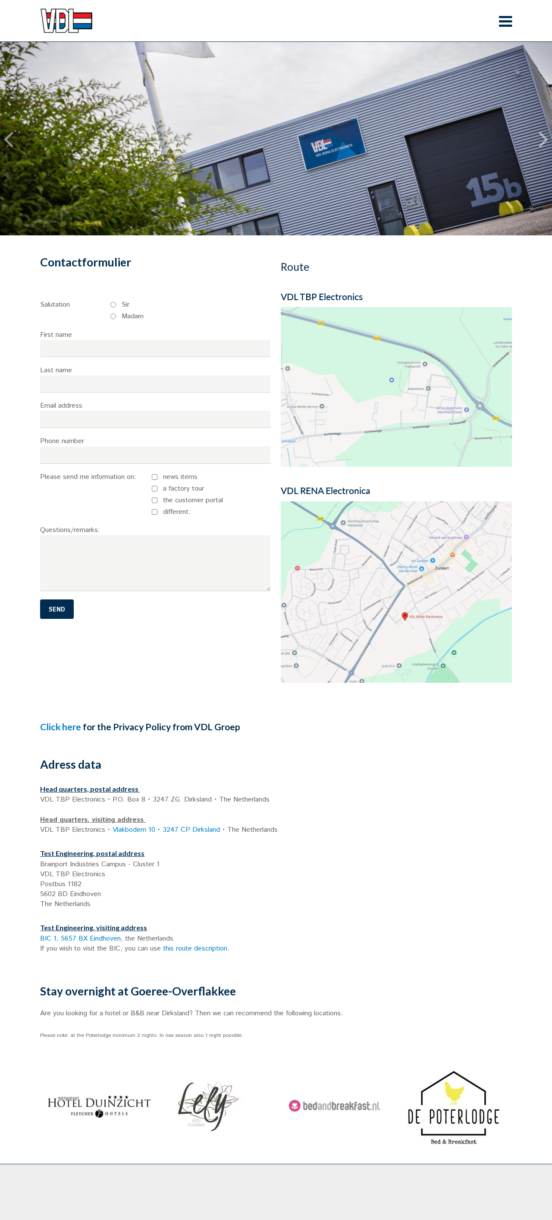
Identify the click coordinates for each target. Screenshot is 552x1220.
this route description (195, 949)
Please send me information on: (88, 477)
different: (177, 512)
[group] (99, 1106)
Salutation (55, 305)
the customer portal (193, 500)
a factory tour (183, 489)
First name (56, 335)
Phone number (62, 441)
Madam (133, 316)
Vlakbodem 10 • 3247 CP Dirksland (166, 830)
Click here (60, 726)
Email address (61, 406)
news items (180, 477)
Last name (56, 370)
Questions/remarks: (70, 530)
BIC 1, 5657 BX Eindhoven (80, 939)
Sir (125, 305)
